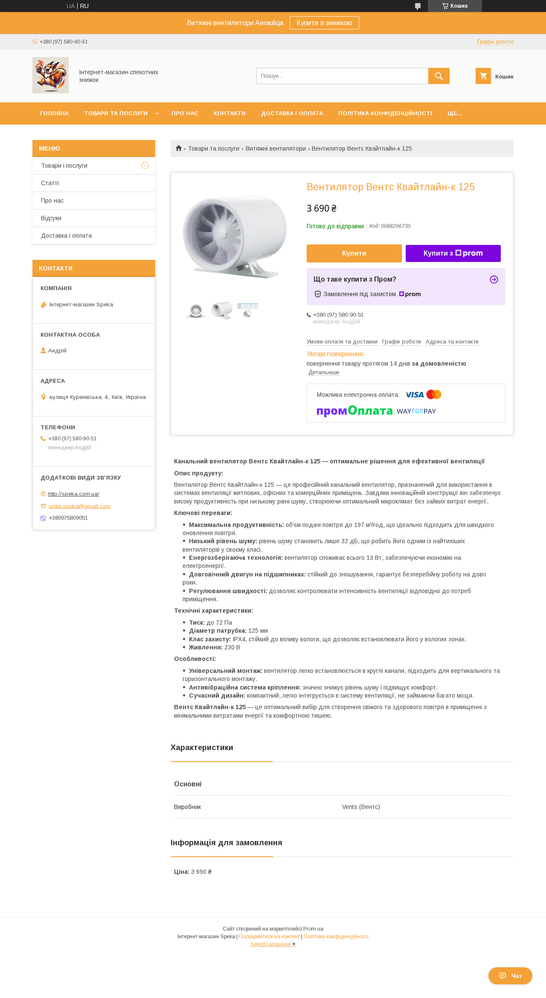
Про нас (184, 113)
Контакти (230, 113)
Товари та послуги (116, 113)
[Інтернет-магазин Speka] (50, 91)
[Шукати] (439, 76)
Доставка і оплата (292, 113)
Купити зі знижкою (324, 22)
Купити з (438, 253)
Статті (50, 183)
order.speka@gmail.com (79, 506)
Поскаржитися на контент (269, 937)
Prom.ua (313, 929)
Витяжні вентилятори (276, 148)
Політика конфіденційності (385, 113)
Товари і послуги (64, 165)
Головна (54, 113)
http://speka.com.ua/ (73, 494)
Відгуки (51, 218)
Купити (354, 253)
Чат (516, 975)
